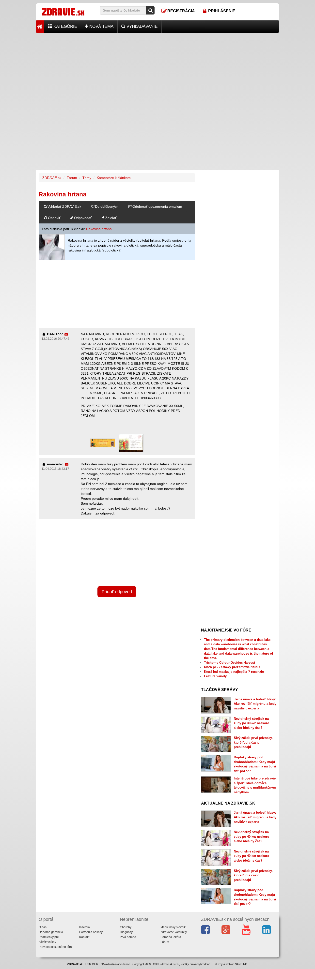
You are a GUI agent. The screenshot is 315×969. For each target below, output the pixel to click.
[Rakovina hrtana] (52, 247)
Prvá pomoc (128, 937)
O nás (43, 927)
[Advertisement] (157, 67)
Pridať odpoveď (117, 591)
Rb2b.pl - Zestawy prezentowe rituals (232, 667)
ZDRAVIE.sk (51, 178)
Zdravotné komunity (173, 932)
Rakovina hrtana (99, 229)
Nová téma (100, 26)
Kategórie (64, 26)
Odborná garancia (51, 932)
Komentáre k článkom (114, 178)
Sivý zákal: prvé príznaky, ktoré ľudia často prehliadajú (253, 742)
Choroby (125, 927)
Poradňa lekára (170, 937)
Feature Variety (215, 676)
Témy (86, 178)
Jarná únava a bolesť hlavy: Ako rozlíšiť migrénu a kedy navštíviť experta (255, 703)
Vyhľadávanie (141, 26)
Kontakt (84, 937)
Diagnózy (126, 932)
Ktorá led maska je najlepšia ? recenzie (234, 672)
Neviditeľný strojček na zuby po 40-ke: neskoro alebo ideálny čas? (251, 723)
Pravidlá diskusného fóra (55, 947)
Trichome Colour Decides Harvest (229, 662)
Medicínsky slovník (173, 927)
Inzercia (84, 927)
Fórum (72, 178)
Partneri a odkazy (91, 932)
